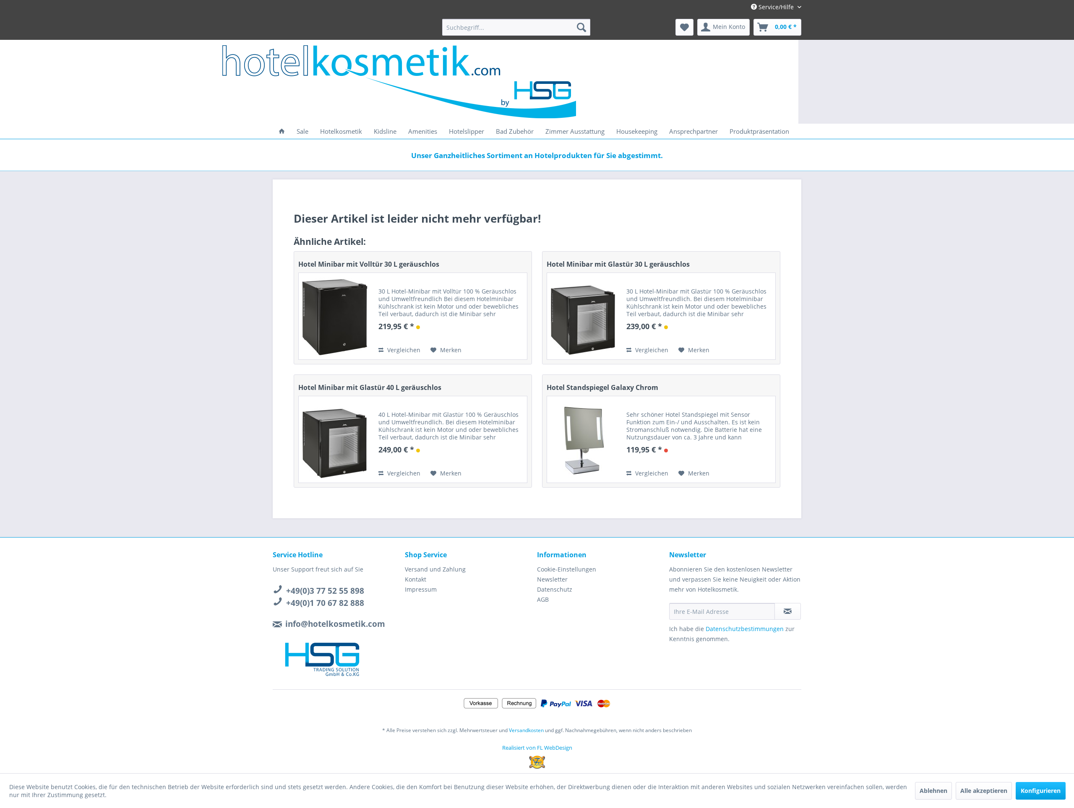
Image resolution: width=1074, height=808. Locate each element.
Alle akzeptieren (983, 791)
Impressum (421, 589)
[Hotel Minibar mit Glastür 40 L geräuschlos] (334, 439)
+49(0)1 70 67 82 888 (325, 603)
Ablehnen (933, 791)
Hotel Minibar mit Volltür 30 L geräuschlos (368, 264)
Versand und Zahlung (435, 569)
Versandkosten (526, 730)
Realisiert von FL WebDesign (537, 747)
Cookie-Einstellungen (566, 569)
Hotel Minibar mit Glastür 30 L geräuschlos (618, 264)
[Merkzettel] (684, 27)
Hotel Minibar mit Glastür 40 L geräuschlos (369, 387)
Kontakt (415, 579)
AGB (543, 599)
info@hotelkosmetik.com (335, 623)
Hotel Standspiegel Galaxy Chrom (602, 387)
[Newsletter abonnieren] (787, 611)
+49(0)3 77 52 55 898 (325, 590)
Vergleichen (403, 350)
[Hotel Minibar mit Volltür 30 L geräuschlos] (334, 316)
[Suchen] (581, 27)
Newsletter (552, 579)
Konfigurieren (1041, 791)
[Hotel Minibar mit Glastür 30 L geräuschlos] (582, 316)
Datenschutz (554, 589)
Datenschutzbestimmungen (745, 629)
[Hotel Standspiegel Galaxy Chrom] (582, 439)
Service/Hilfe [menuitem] (776, 7)
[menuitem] (516, 27)
